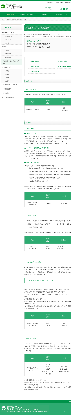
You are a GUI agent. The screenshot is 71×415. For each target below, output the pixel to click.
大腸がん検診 (35, 66)
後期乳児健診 (35, 61)
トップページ (51, 2)
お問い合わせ (60, 2)
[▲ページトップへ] (67, 411)
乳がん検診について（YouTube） (39, 280)
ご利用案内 (8, 19)
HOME (2, 19)
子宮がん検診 (35, 71)
